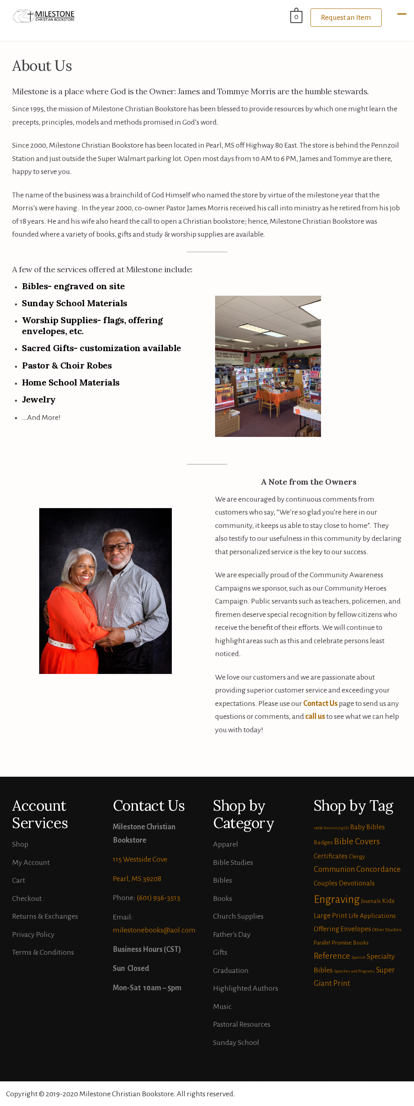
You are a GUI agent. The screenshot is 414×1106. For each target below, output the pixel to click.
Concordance (378, 869)
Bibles (222, 880)
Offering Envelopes (342, 929)
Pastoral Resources (241, 1024)
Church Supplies (238, 916)
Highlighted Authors (245, 988)
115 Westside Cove (140, 859)
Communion (334, 869)
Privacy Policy (33, 934)
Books (222, 898)
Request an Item (346, 17)
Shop (20, 844)
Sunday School (236, 1042)
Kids (388, 901)
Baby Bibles (367, 827)
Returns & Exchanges (45, 916)
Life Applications (372, 916)
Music (222, 1006)
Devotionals (357, 883)
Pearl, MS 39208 (137, 879)
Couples (326, 883)
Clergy (357, 856)
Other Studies (386, 929)
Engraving (337, 899)
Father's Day (232, 934)
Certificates (331, 856)
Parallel (322, 943)
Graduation (231, 970)
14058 (318, 828)
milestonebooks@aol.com (154, 930)
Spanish (358, 957)
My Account (31, 862)
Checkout (27, 898)
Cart (18, 880)
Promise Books (350, 942)
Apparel (225, 844)
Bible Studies (233, 862)
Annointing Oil (336, 828)
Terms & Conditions (43, 952)
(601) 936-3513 (158, 898)
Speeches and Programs (354, 971)
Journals (371, 901)
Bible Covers (357, 841)
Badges (323, 842)
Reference (332, 955)
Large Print (330, 916)
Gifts (220, 952)
